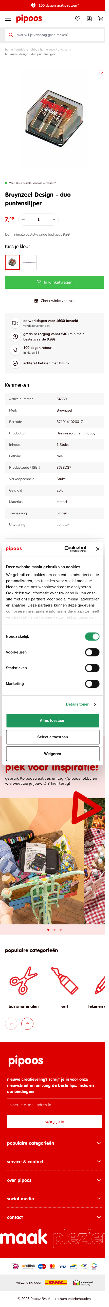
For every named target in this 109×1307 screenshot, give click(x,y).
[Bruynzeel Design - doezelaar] (28, 258)
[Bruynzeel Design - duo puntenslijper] (12, 258)
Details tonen (77, 704)
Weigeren (52, 753)
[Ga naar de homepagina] (29, 18)
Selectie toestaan (52, 737)
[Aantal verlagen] (23, 215)
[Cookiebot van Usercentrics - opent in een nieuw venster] (65, 549)
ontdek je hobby (26, 49)
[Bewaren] (97, 73)
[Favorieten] (74, 19)
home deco (47, 49)
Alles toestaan (52, 720)
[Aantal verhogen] (54, 215)
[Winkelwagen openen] (97, 19)
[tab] (47, 927)
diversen (63, 49)
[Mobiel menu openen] (8, 19)
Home (9, 49)
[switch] (92, 652)
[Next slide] (27, 1019)
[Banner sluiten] (97, 549)
